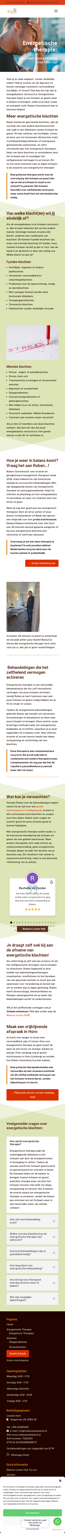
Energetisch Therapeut (21, 1333)
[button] (60, 1480)
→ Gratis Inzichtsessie (41, 563)
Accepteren (32, 1512)
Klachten (11, 1338)
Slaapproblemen (18, 1342)
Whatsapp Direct (19, 1455)
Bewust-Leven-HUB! (18, 1015)
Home (9, 1324)
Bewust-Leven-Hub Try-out (21, 1469)
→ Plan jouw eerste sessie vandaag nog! (32, 1094)
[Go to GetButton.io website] (57, 1530)
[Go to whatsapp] (57, 1521)
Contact (10, 1474)
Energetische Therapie (18, 1329)
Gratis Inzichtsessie (17, 1360)
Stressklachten (17, 1347)
